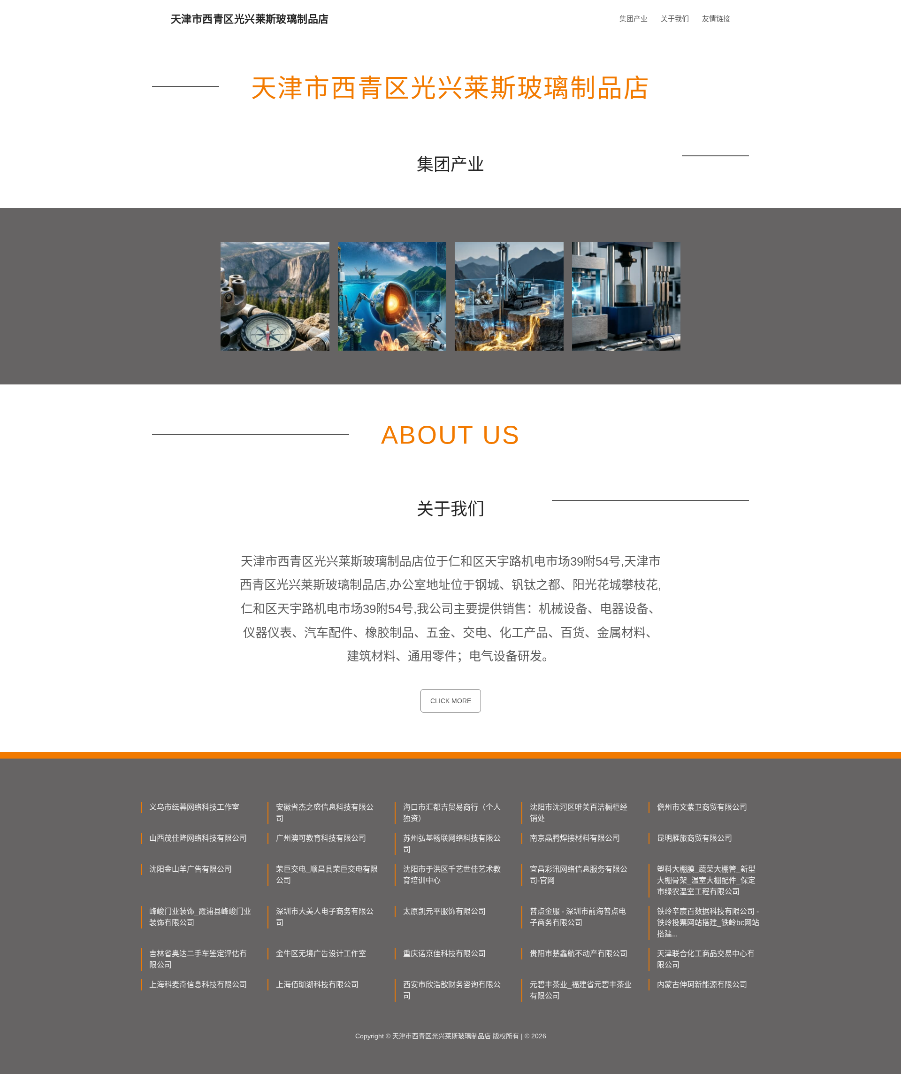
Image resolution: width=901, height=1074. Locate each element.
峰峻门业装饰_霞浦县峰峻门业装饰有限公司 (200, 917)
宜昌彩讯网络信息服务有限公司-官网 (578, 874)
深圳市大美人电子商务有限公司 (325, 917)
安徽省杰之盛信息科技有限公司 (325, 812)
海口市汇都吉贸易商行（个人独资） (452, 812)
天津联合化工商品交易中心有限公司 (706, 959)
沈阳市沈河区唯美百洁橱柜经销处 (578, 812)
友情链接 (716, 19)
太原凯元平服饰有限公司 (444, 911)
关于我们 (675, 19)
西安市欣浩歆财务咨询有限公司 (452, 990)
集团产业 (633, 19)
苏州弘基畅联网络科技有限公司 (452, 843)
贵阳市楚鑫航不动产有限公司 (578, 954)
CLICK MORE (450, 701)
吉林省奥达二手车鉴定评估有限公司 (198, 959)
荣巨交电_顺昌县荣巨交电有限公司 (327, 874)
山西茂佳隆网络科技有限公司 (198, 838)
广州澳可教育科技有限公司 (321, 838)
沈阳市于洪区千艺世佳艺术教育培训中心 (452, 874)
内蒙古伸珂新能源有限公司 (702, 985)
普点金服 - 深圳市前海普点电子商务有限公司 (578, 917)
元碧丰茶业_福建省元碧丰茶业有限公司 (581, 990)
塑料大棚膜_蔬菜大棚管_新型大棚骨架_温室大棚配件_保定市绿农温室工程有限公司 (706, 880)
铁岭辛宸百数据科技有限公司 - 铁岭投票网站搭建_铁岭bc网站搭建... (708, 922)
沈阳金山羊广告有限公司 (190, 869)
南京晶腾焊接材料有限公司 (575, 838)
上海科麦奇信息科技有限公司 (198, 985)
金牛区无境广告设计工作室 (321, 954)
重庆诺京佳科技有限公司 (444, 954)
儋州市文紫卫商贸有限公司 (702, 807)
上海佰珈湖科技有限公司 (317, 985)
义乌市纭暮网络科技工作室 (194, 807)
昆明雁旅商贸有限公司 (694, 838)
